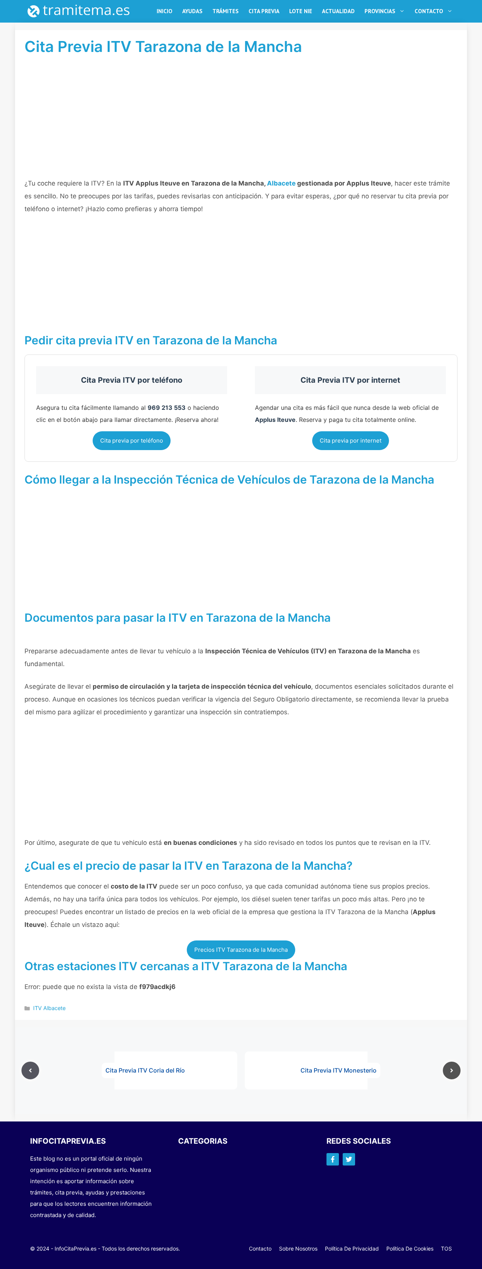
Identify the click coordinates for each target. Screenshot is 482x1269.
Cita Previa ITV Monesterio (338, 1070)
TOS (446, 1248)
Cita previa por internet (350, 440)
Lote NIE (300, 11)
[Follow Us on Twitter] (349, 1159)
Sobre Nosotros (298, 1248)
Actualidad (338, 11)
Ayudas (192, 11)
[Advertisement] (241, 121)
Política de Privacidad (352, 1248)
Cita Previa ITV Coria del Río (145, 1070)
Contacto (429, 11)
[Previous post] (30, 1070)
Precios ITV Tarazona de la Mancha (241, 949)
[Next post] (451, 1070)
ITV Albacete (49, 1008)
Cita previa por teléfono (131, 440)
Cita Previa (264, 11)
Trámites (225, 11)
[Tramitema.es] (82, 11)
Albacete (281, 183)
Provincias (380, 11)
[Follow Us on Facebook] (332, 1159)
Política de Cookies (409, 1248)
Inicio (164, 11)
